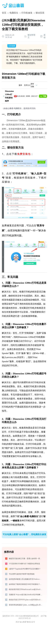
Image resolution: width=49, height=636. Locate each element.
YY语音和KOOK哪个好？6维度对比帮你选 (24, 564)
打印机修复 (27, 13)
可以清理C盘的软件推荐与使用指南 (21, 574)
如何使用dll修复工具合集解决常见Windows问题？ (26, 579)
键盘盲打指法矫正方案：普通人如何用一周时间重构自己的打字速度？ (26, 558)
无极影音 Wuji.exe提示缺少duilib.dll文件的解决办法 (26, 595)
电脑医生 (14, 13)
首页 (4, 13)
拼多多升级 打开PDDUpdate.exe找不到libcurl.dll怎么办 (26, 600)
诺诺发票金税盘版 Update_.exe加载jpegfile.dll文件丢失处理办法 (26, 605)
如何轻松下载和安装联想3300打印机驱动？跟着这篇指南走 (26, 584)
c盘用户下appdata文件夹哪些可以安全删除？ (25, 569)
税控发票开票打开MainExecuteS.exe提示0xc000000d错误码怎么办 (26, 589)
